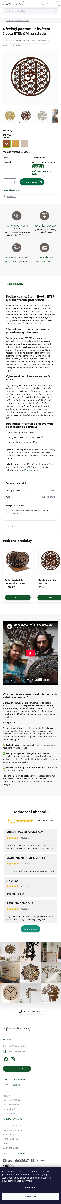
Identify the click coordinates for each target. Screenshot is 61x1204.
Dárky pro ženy (10, 1143)
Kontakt (6, 1095)
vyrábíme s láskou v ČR (45, 261)
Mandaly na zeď (10, 1138)
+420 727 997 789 (17, 1051)
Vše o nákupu (9, 1113)
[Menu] (57, 3)
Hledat (54, 11)
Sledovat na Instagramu (33, 1011)
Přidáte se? (23, 235)
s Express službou (12, 261)
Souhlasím (31, 1196)
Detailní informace (12, 190)
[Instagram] (12, 1058)
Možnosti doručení (43, 172)
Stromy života (9, 1134)
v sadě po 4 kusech (29, 470)
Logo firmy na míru (12, 1125)
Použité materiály (11, 1104)
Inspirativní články (11, 1100)
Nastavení (30, 1187)
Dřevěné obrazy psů (12, 1130)
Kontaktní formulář (17, 1069)
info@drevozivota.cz (18, 1046)
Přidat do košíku (29, 182)
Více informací (24, 1180)
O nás (5, 1091)
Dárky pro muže (10, 1147)
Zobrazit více (30, 928)
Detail (17, 597)
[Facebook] (5, 1058)
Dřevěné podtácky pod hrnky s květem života (30, 512)
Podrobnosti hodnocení (40, 40)
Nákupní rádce (10, 1109)
